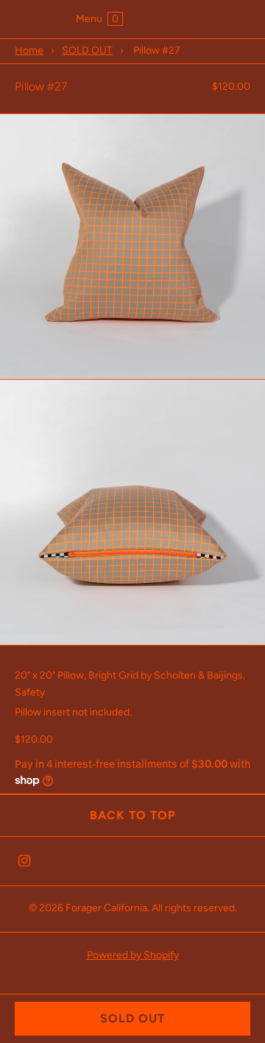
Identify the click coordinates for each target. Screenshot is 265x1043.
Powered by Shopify (133, 955)
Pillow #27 (41, 86)
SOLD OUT (87, 50)
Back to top (133, 815)
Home (29, 50)
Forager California (106, 908)
